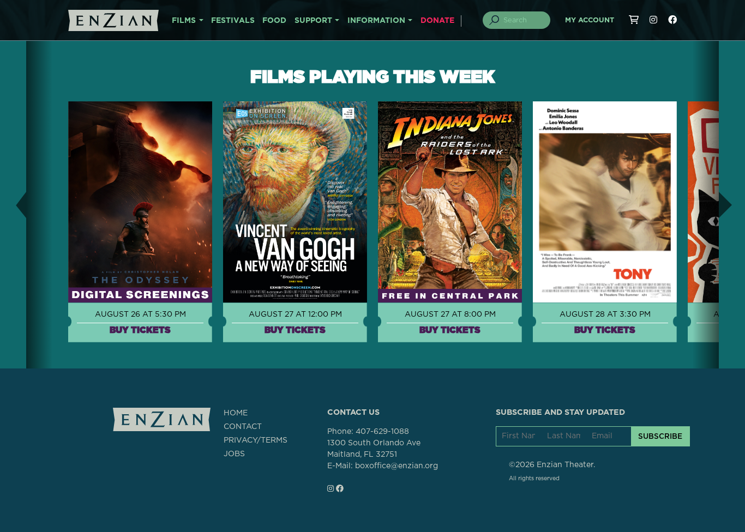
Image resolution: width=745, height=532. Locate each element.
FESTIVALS (233, 21)
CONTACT (243, 427)
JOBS (234, 454)
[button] (13, 204)
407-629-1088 (382, 432)
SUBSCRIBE (660, 436)
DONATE (437, 21)
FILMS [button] (184, 21)
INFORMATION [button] (376, 21)
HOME (236, 413)
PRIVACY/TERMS (255, 440)
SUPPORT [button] (313, 21)
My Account (589, 20)
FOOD (274, 21)
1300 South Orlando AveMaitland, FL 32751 (373, 448)
